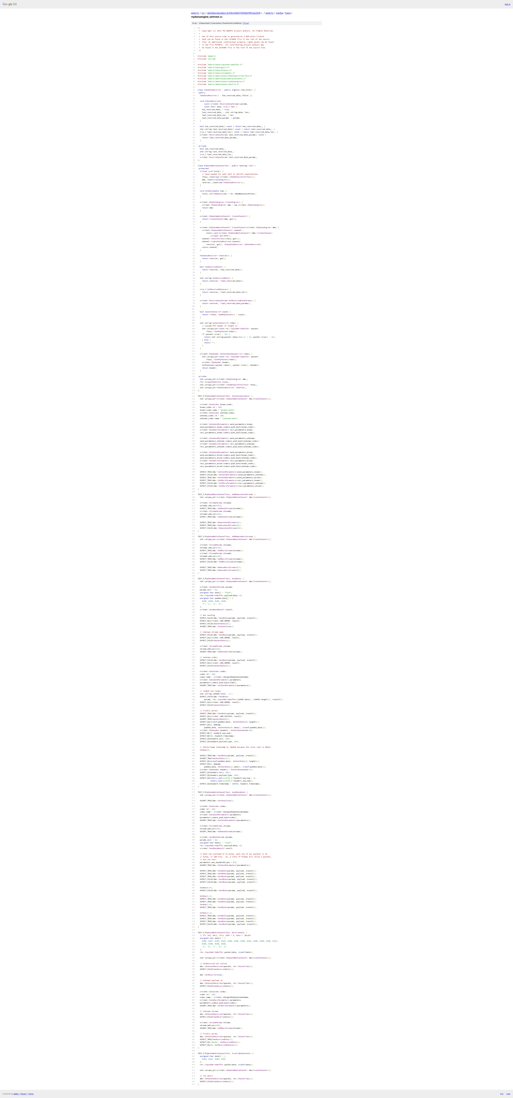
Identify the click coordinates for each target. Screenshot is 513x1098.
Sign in (507, 4)
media (279, 13)
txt (501, 1094)
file (246, 23)
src (203, 13)
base (288, 13)
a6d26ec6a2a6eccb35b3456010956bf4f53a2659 (233, 13)
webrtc (195, 13)
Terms (31, 1094)
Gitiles (16, 1094)
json (508, 1094)
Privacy (23, 1094)
